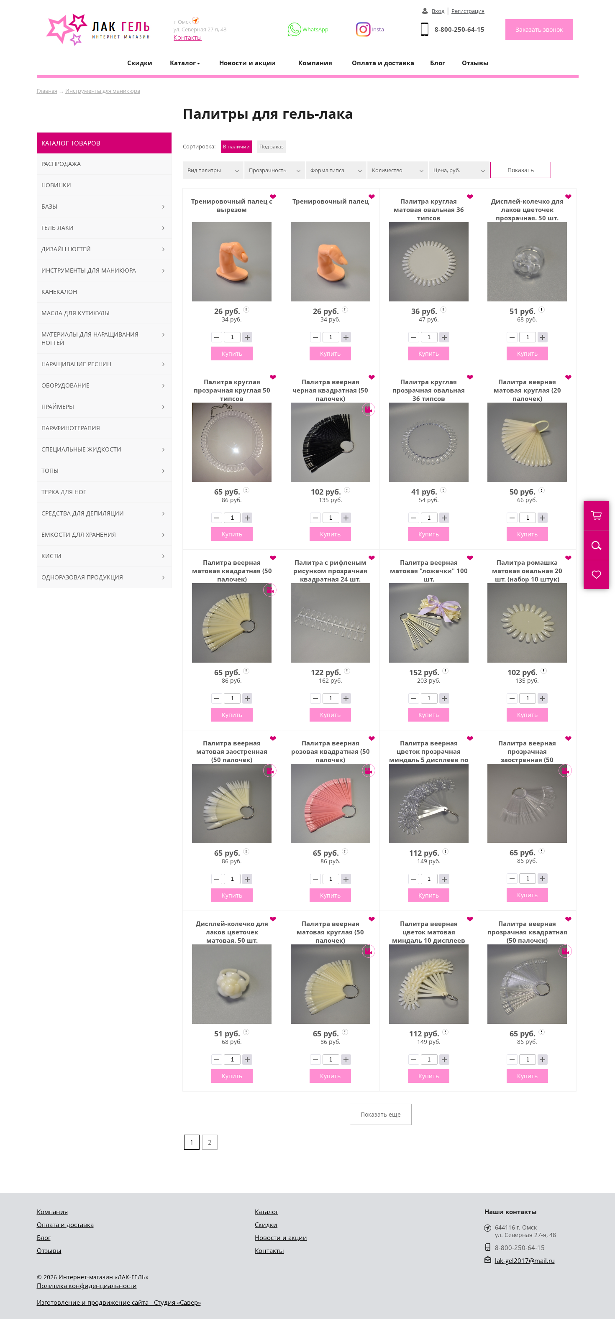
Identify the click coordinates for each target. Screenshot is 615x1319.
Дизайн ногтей (66, 249)
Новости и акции (247, 63)
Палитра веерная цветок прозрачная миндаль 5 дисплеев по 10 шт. (428, 751)
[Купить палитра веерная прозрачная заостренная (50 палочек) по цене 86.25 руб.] (527, 803)
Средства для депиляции (82, 513)
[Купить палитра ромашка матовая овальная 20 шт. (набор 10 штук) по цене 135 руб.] (527, 623)
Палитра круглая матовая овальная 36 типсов (429, 209)
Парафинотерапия (70, 428)
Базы (49, 206)
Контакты (188, 37)
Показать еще (381, 1114)
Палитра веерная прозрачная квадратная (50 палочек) (527, 931)
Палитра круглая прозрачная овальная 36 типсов (428, 390)
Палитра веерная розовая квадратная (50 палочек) (330, 751)
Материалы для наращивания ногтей (89, 338)
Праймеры (57, 407)
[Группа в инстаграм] (366, 29)
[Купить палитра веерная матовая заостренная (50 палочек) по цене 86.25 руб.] (231, 803)
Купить (232, 353)
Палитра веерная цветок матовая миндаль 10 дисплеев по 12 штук (428, 931)
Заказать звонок (539, 29)
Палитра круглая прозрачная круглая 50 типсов (232, 390)
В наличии (236, 146)
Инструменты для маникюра (102, 90)
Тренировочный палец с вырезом (231, 205)
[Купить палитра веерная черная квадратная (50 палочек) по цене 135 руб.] (330, 442)
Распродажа (61, 164)
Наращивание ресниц (76, 364)
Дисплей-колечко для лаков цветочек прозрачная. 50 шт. (527, 209)
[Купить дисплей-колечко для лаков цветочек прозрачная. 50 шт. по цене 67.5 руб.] (527, 261)
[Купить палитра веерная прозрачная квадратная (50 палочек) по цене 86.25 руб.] (527, 984)
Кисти (51, 556)
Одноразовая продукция (82, 577)
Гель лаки (57, 228)
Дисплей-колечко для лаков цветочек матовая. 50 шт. (232, 931)
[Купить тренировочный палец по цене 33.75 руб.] (330, 261)
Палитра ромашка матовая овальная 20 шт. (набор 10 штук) (527, 570)
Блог (437, 63)
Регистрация (467, 11)
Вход (438, 11)
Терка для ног (63, 492)
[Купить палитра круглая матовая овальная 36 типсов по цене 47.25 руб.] (428, 261)
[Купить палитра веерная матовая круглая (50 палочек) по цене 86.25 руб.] (330, 984)
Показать (520, 170)
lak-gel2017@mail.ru (525, 1260)
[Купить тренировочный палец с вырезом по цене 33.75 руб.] (231, 261)
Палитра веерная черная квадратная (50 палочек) (330, 390)
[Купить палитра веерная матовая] (428, 623)
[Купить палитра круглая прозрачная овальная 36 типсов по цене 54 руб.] (428, 442)
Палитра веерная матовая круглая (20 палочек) (527, 390)
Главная (47, 90)
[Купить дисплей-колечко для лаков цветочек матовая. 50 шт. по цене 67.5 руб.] (231, 984)
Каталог (266, 1211)
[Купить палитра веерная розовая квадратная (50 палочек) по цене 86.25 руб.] (330, 803)
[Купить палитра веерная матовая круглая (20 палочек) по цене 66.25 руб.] (527, 442)
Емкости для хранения (78, 534)
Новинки (56, 185)
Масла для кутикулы (75, 313)
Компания (315, 63)
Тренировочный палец (330, 201)
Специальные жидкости (81, 449)
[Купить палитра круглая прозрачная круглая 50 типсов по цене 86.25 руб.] (231, 442)
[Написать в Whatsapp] (308, 29)
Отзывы (475, 63)
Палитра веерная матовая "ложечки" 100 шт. (429, 570)
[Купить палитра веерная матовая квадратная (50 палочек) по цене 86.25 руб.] (231, 623)
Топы (50, 471)
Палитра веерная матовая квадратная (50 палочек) (232, 570)
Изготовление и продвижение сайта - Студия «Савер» (119, 1302)
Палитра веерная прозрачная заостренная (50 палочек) (527, 751)
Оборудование (65, 385)
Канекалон (59, 292)
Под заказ (271, 146)
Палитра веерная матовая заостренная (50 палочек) (231, 751)
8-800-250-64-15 (459, 29)
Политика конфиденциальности (87, 1285)
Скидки (139, 63)
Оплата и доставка (383, 63)
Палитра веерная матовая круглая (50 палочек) (330, 931)
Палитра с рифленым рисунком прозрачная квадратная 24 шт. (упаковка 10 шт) (330, 570)
